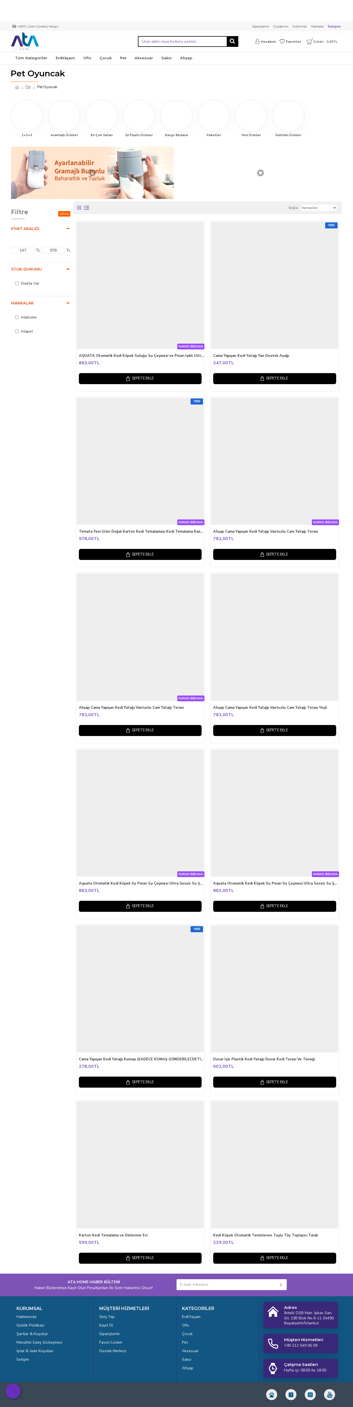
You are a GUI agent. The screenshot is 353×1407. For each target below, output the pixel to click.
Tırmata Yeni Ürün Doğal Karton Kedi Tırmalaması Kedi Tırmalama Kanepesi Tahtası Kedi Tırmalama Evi (141, 531)
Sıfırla (64, 214)
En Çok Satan (102, 135)
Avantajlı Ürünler (64, 135)
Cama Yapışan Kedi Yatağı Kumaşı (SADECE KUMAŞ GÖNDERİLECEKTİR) (141, 1059)
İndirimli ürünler (288, 135)
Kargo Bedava (176, 135)
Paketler (214, 135)
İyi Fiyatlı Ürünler (139, 135)
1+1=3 (27, 135)
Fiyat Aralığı (25, 228)
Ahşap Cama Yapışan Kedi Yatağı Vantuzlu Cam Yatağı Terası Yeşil (270, 707)
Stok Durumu (26, 269)
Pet (28, 87)
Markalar (22, 303)
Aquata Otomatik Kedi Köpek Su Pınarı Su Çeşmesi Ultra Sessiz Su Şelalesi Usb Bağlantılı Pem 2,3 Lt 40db (141, 883)
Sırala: (293, 208)
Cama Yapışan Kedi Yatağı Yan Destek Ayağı (251, 356)
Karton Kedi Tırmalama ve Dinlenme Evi (113, 1235)
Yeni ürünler (251, 135)
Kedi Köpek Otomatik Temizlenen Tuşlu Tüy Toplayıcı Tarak (265, 1235)
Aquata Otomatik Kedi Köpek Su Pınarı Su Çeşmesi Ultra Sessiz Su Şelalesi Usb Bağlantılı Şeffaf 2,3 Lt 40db (276, 883)
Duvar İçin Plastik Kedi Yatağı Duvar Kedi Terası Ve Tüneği (264, 1059)
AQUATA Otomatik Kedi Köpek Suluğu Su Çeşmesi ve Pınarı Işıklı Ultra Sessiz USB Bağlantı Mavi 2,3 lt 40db (141, 356)
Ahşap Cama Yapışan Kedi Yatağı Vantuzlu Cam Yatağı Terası (265, 531)
